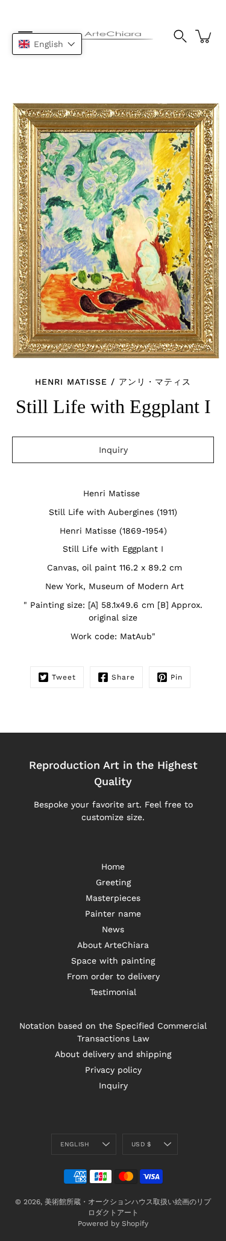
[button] (47, 44)
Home (113, 866)
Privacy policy (113, 1070)
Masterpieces (113, 898)
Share (123, 677)
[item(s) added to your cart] (204, 36)
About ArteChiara (113, 945)
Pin (177, 677)
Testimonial (113, 992)
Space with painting (113, 960)
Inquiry (113, 1085)
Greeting (113, 882)
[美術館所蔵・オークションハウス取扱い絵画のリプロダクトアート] (113, 36)
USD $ (141, 1144)
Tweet (64, 677)
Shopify (135, 1223)
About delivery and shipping (113, 1054)
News (113, 929)
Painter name (113, 913)
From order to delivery (113, 976)
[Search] (180, 36)
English (74, 1144)
